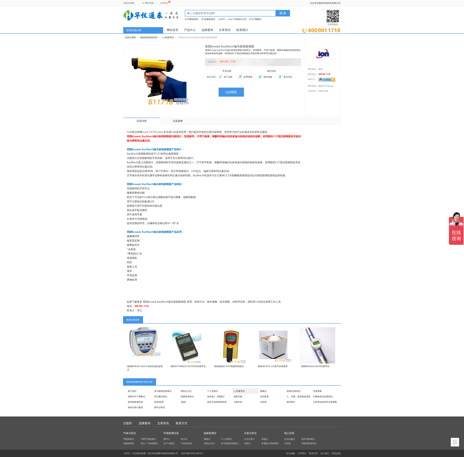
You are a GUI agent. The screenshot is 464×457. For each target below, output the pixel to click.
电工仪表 (289, 433)
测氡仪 (263, 391)
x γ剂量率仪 (168, 37)
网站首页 (172, 29)
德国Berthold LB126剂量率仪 (315, 366)
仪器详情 (141, 121)
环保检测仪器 (171, 433)
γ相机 (183, 402)
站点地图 (290, 453)
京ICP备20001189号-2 (192, 453)
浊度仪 (247, 443)
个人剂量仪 (212, 391)
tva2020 (221, 19)
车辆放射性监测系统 (323, 396)
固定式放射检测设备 (217, 402)
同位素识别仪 (160, 396)
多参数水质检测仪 (270, 443)
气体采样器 (186, 443)
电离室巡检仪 (187, 396)
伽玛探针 (291, 402)
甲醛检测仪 (128, 439)
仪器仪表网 (128, 3)
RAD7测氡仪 (255, 19)
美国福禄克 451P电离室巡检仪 (229, 366)
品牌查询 (207, 29)
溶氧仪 (264, 439)
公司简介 (164, 3)
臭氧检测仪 (128, 443)
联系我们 (242, 29)
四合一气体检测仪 (149, 443)
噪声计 (166, 439)
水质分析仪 (250, 433)
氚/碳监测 (158, 402)
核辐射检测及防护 (149, 37)
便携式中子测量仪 (136, 396)
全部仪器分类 (133, 30)
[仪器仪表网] (142, 15)
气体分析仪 (129, 433)
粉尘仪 (184, 439)
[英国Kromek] (323, 53)
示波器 (287, 443)
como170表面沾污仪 (237, 19)
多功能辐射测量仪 (163, 391)
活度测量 (317, 391)
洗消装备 (264, 396)
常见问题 (227, 71)
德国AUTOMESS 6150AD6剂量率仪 (188, 366)
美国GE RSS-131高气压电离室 (273, 366)
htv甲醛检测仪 (191, 19)
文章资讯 (225, 29)
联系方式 (181, 423)
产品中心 (190, 29)
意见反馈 (336, 453)
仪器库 (127, 423)
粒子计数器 (168, 443)
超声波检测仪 (308, 439)
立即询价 (321, 29)
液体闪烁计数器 (135, 407)
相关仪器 (271, 71)
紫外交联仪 (159, 407)
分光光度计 (249, 439)
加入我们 (324, 453)
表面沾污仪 (186, 391)
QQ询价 (231, 92)
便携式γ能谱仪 (294, 391)
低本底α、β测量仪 (216, 396)
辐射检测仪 (210, 433)
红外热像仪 (289, 439)
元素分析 (238, 402)
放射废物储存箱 (135, 402)
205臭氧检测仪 (208, 19)
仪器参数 (178, 121)
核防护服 (238, 396)
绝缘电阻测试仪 (309, 443)
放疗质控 (132, 391)
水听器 (263, 402)
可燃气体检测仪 (148, 439)
